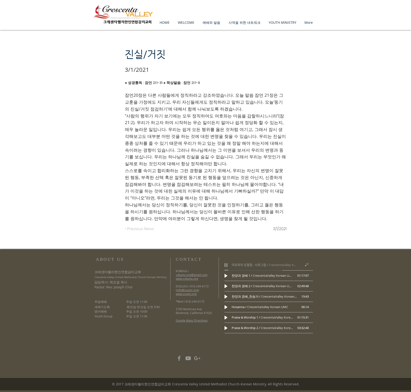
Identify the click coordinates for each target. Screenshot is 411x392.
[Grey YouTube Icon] (188, 358)
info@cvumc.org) (188, 290)
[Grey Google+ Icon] (197, 358)
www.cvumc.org (186, 294)
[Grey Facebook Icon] (179, 358)
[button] (186, 22)
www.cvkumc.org (187, 279)
